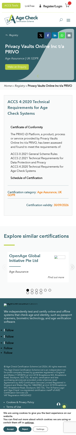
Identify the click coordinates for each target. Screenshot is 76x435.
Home (8, 85)
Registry (13, 35)
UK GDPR (33, 58)
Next (71, 267)
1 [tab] (27, 290)
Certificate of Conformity (27, 127)
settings (29, 422)
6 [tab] (49, 290)
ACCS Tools (11, 5)
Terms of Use (13, 406)
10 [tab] (41, 293)
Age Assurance (14, 58)
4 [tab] (41, 290)
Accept (10, 429)
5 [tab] (45, 290)
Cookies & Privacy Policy (20, 402)
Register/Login (50, 6)
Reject (25, 429)
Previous (5, 267)
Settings (40, 429)
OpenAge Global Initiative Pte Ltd (24, 258)
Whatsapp (62, 35)
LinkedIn (55, 35)
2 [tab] (32, 290)
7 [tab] (27, 293)
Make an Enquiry (17, 66)
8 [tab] (32, 293)
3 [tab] (36, 290)
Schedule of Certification (26, 178)
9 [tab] (36, 293)
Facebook (48, 35)
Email (69, 35)
